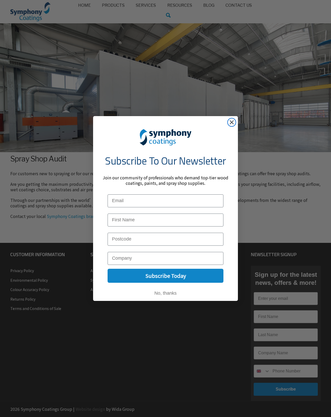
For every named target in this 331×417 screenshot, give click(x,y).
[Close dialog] (232, 122)
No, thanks (165, 293)
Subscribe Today (165, 275)
